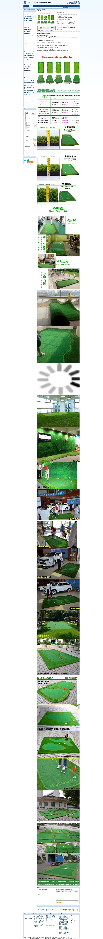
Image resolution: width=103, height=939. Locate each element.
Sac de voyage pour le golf (28, 51)
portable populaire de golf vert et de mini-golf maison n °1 (47, 907)
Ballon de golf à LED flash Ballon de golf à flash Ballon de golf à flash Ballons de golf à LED (51, 917)
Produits (31, 5)
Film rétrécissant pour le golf (29, 96)
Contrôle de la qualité (52, 5)
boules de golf (48, 913)
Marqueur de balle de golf (28, 57)
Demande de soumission (73, 2)
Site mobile (74, 922)
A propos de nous (37, 5)
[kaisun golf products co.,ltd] (78, 3)
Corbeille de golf (27, 70)
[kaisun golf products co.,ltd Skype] (38, 894)
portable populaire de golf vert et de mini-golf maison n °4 (68, 909)
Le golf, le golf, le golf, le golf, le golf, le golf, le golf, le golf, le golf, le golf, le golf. (39, 921)
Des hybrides (26, 22)
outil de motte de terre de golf (29, 92)
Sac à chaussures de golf (28, 53)
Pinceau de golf (26, 64)
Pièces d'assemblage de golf (29, 87)
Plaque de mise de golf (28, 85)
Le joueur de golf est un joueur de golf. (39, 928)
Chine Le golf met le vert (37, 937)
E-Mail (72, 919)
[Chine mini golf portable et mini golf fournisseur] (46, 19)
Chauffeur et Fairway (27, 20)
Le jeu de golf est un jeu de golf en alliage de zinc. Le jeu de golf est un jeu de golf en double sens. (39, 925)
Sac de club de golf (27, 49)
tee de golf (26, 62)
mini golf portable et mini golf (48, 30)
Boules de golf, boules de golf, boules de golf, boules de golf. (51, 920)
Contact (59, 5)
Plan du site (73, 920)
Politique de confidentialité (28, 937)
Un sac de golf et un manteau (29, 55)
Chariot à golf (26, 59)
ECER (72, 937)
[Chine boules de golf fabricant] (25, 2)
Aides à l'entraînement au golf (29, 82)
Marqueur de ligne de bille (28, 80)
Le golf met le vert (32, 9)
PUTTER (25, 27)
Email (79, 2)
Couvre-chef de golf (27, 35)
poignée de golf (26, 33)
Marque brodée (26, 94)
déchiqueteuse (26, 29)
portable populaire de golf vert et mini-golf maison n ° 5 (47, 910)
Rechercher (66, 7)
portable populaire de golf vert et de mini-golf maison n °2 (68, 907)
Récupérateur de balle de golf (29, 77)
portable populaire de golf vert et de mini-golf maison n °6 (68, 910)
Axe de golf (26, 68)
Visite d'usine (44, 5)
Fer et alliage (26, 24)
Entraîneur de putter (27, 18)
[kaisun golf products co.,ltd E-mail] (40, 894)
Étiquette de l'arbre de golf (28, 90)
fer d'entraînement (27, 31)
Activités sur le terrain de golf (29, 102)
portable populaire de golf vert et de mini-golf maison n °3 (47, 909)
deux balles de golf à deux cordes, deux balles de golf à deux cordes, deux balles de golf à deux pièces (51, 926)
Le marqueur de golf (27, 72)
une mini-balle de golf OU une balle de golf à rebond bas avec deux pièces (51, 923)
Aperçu (26, 5)
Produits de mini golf (27, 14)
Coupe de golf (26, 66)
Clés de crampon (27, 75)
